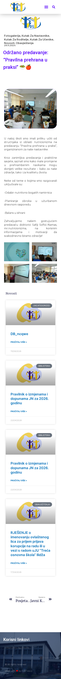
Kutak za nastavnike (35, 35)
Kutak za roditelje (16, 39)
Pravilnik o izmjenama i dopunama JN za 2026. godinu (30, 398)
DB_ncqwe (19, 334)
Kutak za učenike (41, 39)
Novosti (9, 43)
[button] (46, 7)
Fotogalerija (12, 35)
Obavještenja (25, 43)
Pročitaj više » (19, 342)
